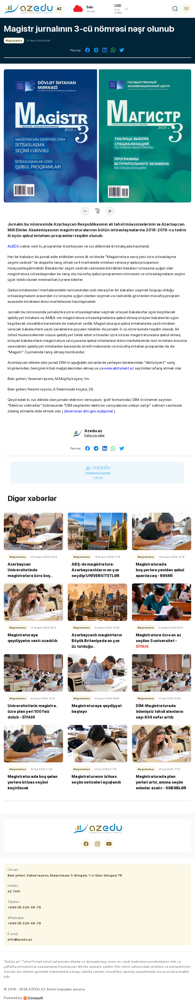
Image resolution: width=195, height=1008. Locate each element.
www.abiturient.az (119, 368)
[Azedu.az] (28, 8)
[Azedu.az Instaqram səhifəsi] (97, 844)
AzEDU (14, 246)
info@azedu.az (20, 939)
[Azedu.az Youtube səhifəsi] (109, 844)
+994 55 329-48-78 (24, 907)
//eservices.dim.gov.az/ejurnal (88, 411)
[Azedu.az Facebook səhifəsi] (86, 844)
